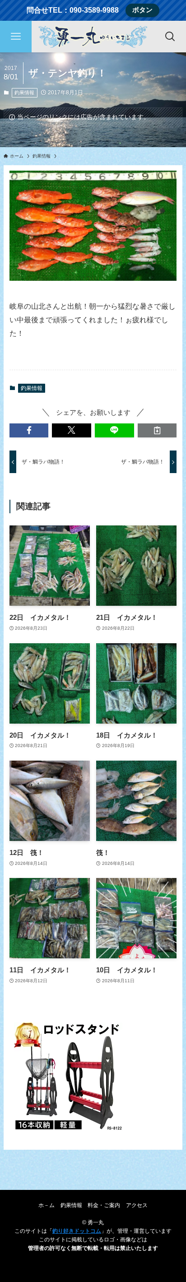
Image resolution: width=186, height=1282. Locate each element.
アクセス (137, 1205)
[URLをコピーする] (157, 430)
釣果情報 (24, 92)
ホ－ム (46, 1205)
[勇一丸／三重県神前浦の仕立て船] (93, 36)
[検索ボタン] (170, 36)
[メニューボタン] (16, 36)
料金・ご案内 (104, 1205)
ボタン (142, 10)
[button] (29, 430)
